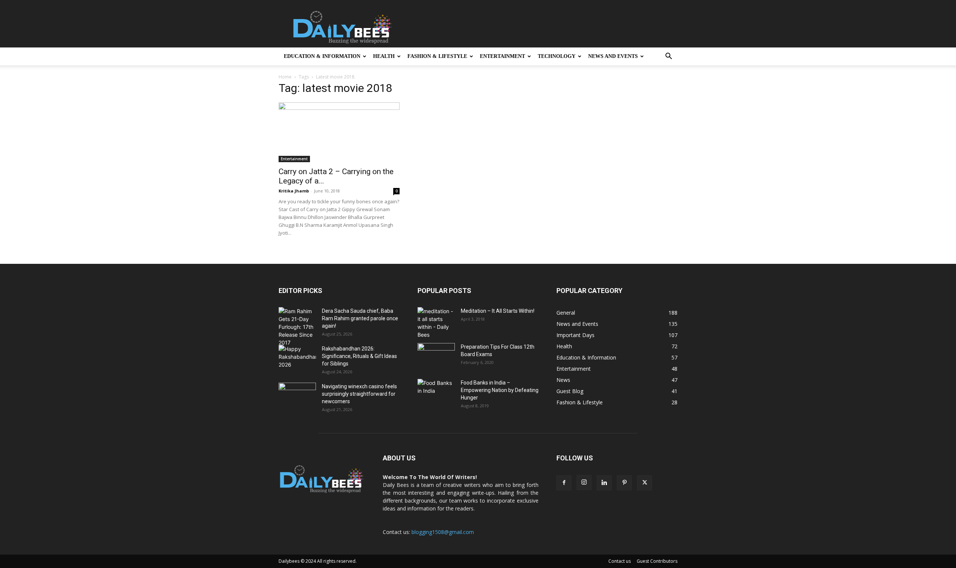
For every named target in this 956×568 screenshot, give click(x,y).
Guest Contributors (657, 561)
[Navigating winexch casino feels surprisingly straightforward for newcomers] (297, 396)
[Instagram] (584, 482)
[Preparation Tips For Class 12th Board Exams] (436, 356)
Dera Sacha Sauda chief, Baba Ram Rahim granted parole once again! (360, 318)
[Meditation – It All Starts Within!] (436, 323)
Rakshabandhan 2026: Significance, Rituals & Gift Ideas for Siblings (359, 356)
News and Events (613, 56)
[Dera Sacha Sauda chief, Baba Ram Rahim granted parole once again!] (297, 326)
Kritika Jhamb (294, 191)
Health (384, 56)
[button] (668, 57)
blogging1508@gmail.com (443, 531)
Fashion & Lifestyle (437, 56)
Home (285, 77)
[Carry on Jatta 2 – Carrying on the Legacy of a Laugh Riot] (339, 132)
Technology (556, 56)
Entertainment (502, 56)
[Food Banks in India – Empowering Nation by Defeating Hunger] (436, 392)
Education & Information (322, 56)
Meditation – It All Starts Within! (497, 311)
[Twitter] (644, 482)
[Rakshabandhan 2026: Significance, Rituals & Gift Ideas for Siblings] (297, 358)
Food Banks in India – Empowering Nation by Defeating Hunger (499, 390)
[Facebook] (563, 482)
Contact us (619, 561)
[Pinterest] (624, 482)
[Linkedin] (604, 482)
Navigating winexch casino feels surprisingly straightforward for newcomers (359, 393)
